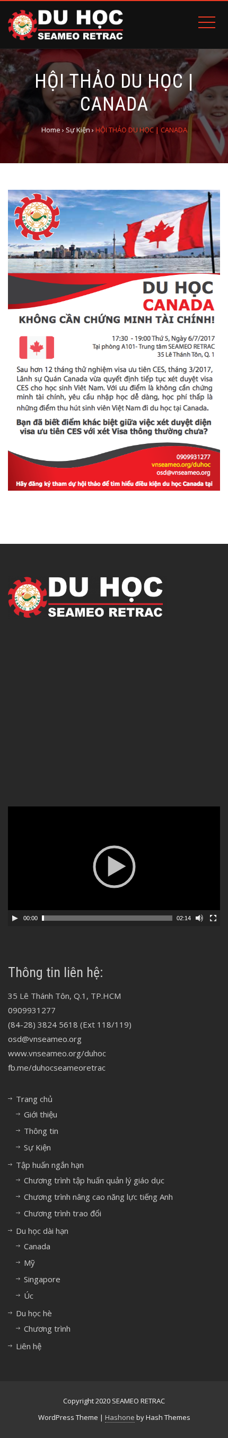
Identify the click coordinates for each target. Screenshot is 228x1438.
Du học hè (34, 1313)
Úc (28, 1295)
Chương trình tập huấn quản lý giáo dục (94, 1180)
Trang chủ (34, 1099)
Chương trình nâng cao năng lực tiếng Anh (98, 1196)
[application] (114, 866)
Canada (37, 1246)
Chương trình (47, 1328)
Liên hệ (28, 1346)
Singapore (42, 1279)
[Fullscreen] (213, 918)
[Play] (15, 918)
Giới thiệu (40, 1114)
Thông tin (41, 1130)
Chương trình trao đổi (62, 1213)
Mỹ (29, 1262)
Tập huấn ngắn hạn (50, 1164)
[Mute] (199, 918)
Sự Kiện (37, 1147)
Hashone (120, 1417)
